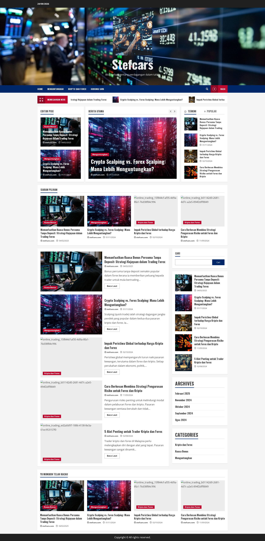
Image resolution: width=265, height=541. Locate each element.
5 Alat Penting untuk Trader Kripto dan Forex (71, 443)
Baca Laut (113, 286)
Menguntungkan (55, 89)
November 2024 (183, 400)
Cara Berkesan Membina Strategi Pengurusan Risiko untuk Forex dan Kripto (190, 172)
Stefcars (132, 64)
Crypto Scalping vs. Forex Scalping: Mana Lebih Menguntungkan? (121, 99)
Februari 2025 (182, 393)
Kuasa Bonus (50, 126)
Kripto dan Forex (77, 89)
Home (40, 89)
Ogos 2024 (181, 420)
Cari (177, 253)
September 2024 (184, 413)
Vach (222, 89)
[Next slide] (175, 111)
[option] (132, 148)
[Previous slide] (171, 111)
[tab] (194, 112)
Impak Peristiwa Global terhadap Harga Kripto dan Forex (193, 99)
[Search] (207, 89)
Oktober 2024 (182, 407)
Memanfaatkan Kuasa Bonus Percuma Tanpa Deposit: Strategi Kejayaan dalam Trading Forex (190, 123)
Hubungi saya (97, 89)
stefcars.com (99, 174)
